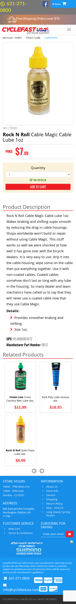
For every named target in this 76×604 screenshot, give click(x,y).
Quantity (38, 167)
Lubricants (51, 37)
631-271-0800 (19, 578)
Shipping (51, 499)
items (57, 4)
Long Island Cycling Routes (58, 513)
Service (50, 495)
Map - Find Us (54, 508)
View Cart (14, 529)
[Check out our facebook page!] (45, 3)
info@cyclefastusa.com (21, 589)
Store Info (52, 491)
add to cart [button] (38, 187)
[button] (34, 471)
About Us (52, 486)
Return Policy (54, 503)
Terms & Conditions (20, 533)
